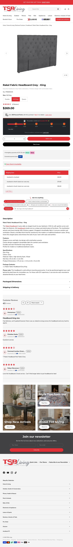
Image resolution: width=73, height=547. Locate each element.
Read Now (44, 403)
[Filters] (28, 303)
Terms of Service (32, 540)
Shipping (13, 540)
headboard (21, 228)
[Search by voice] (58, 9)
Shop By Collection (8, 480)
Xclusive (5, 526)
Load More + (9, 191)
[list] (36, 53)
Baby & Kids (6, 503)
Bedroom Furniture (20, 25)
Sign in (36, 115)
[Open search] (23, 303)
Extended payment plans (11, 156)
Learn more (46, 132)
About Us (44, 427)
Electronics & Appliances (9, 507)
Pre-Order (20, 19)
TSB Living (9, 537)
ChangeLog (60, 540)
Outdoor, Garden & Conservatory (12, 489)
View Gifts (10, 129)
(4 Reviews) (15, 104)
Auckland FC (6, 531)
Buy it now (36, 144)
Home (4, 25)
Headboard (29, 25)
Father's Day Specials (62, 19)
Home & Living (10, 25)
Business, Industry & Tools (10, 517)
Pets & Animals (7, 498)
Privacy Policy (6, 540)
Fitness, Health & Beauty (9, 493)
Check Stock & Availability (13, 164)
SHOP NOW (46, 2)
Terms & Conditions (22, 540)
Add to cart (49, 138)
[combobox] (44, 9)
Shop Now (10, 427)
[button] (68, 9)
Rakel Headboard (11, 226)
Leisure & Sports (7, 512)
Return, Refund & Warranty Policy (46, 540)
